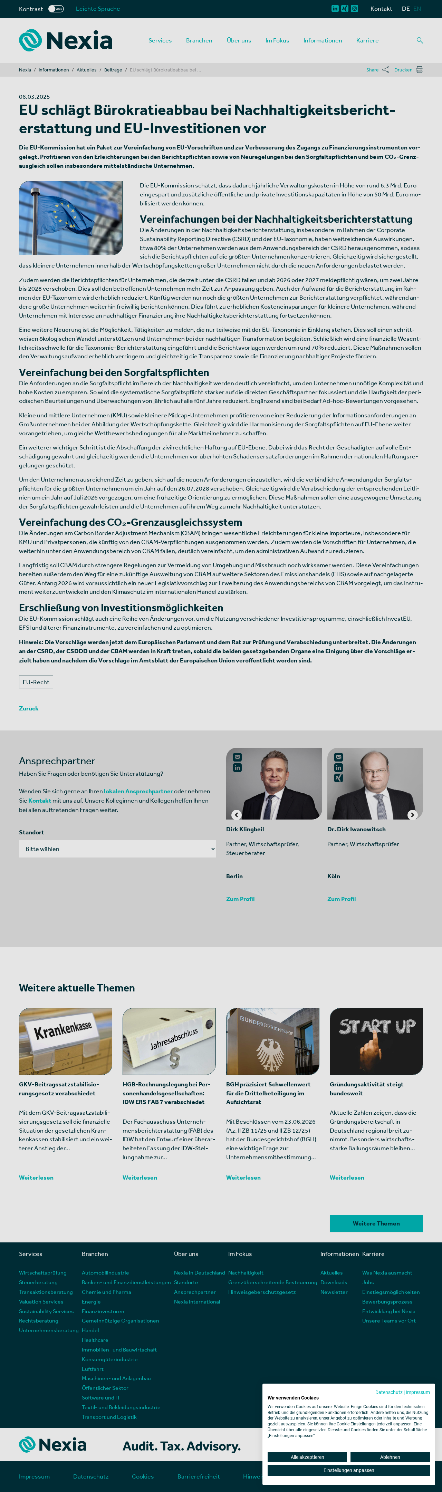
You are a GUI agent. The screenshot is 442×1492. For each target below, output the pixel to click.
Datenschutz (389, 1392)
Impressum (418, 1392)
